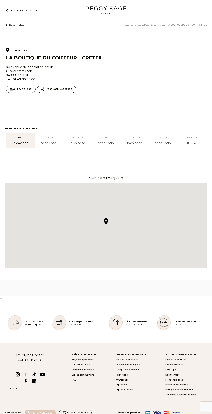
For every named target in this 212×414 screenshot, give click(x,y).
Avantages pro (123, 380)
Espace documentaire (83, 375)
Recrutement (172, 375)
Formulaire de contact (83, 369)
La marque (170, 369)
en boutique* (32, 324)
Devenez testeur (174, 364)
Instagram (17, 374)
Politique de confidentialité (179, 389)
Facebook (25, 374)
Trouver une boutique (127, 359)
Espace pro (121, 385)
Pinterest (25, 381)
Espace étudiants (124, 389)
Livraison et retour (81, 364)
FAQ (74, 380)
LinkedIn (34, 381)
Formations (122, 375)
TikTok (34, 374)
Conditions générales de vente (181, 394)
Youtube (42, 374)
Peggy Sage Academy (127, 369)
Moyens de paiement (82, 359)
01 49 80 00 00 (24, 79)
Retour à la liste (16, 25)
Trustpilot (14, 388)
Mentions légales (174, 380)
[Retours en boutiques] (15, 329)
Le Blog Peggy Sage (175, 359)
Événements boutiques (128, 364)
